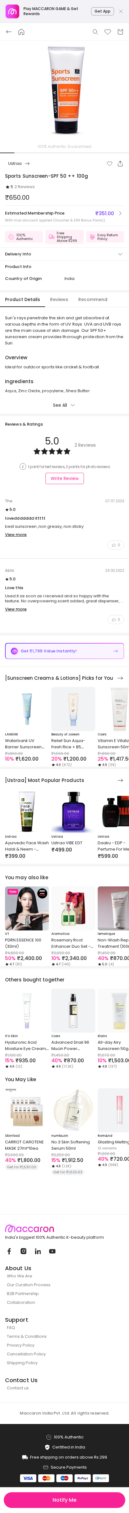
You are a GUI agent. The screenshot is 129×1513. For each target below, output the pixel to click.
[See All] (120, 678)
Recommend (92, 299)
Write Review (65, 478)
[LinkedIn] (37, 1251)
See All (60, 405)
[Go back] (9, 32)
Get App (103, 11)
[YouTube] (52, 1251)
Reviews (59, 299)
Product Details (22, 299)
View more (16, 535)
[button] (109, 163)
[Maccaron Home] (64, 1228)
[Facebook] (9, 1251)
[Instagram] (23, 1251)
